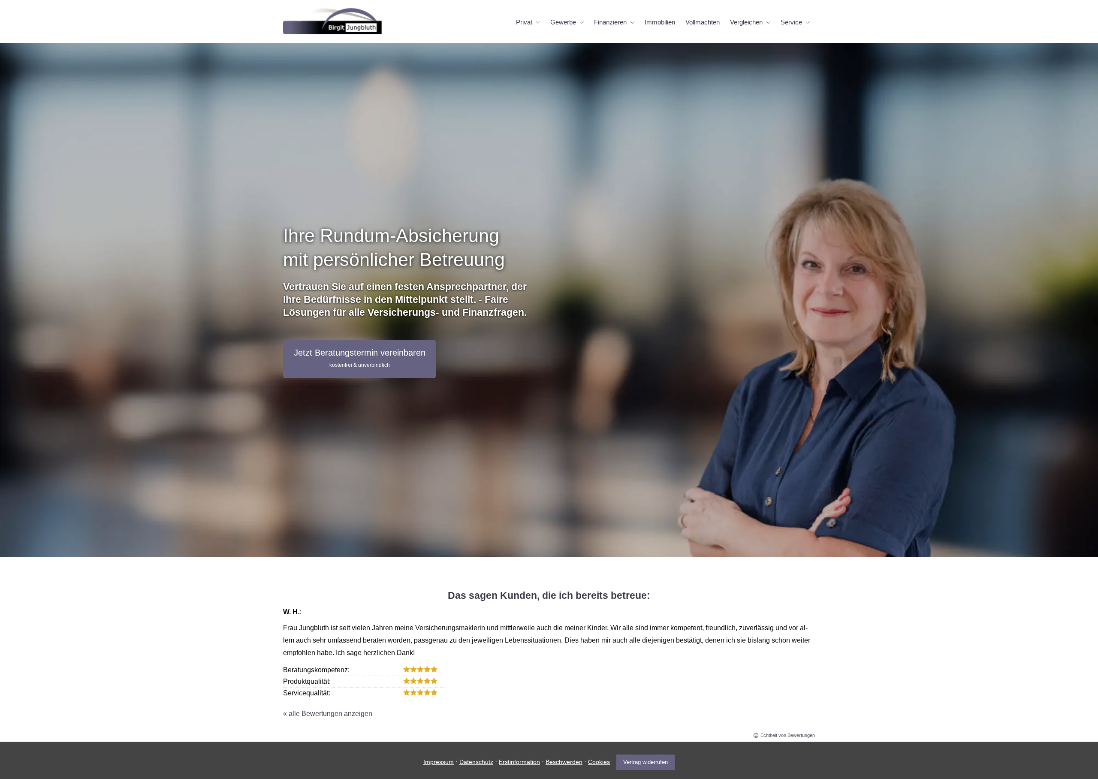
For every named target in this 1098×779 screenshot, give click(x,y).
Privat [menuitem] (524, 22)
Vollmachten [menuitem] (702, 22)
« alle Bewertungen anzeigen (327, 713)
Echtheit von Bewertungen (787, 735)
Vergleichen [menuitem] (746, 22)
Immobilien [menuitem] (660, 22)
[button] (359, 359)
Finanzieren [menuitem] (610, 22)
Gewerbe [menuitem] (563, 22)
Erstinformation (519, 761)
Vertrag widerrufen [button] (645, 762)
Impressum (438, 761)
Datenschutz (476, 761)
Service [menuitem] (791, 22)
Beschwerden (564, 761)
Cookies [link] (599, 761)
